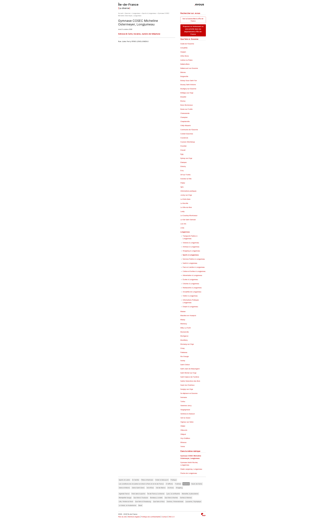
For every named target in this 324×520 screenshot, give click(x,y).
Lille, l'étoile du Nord (126, 501)
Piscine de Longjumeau (188, 473)
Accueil (120, 13)
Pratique (173, 480)
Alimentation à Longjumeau (192, 275)
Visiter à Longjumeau (190, 296)
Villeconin (183, 430)
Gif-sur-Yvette (185, 175)
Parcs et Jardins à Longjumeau (194, 267)
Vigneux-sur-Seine (186, 422)
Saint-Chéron (185, 364)
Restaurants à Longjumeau (192, 288)
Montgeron (184, 336)
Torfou (182, 401)
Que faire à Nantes (171, 498)
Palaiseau (183, 352)
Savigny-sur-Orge (186, 389)
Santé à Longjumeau (190, 263)
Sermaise (183, 397)
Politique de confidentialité (150, 517)
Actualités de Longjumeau (192, 292)
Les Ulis (183, 224)
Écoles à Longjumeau (190, 279)
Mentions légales (134, 517)
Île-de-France (128, 4)
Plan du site (122, 517)
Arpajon (183, 52)
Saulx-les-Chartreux (187, 385)
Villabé (182, 426)
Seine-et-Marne (124, 488)
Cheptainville (185, 121)
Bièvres (183, 72)
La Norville (184, 203)
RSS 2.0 (171, 517)
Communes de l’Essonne (189, 130)
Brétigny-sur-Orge (186, 93)
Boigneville (184, 76)
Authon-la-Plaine (186, 60)
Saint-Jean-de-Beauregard (189, 369)
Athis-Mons (184, 56)
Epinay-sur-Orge (186, 158)
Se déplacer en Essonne (188, 393)
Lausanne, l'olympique (193, 501)
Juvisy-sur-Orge (186, 195)
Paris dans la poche (138, 494)
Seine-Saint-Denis (138, 488)
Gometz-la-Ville (185, 179)
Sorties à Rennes (186, 498)
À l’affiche (169, 484)
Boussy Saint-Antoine (188, 84)
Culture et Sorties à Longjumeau (194, 271)
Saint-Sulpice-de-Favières (189, 377)
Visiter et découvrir (161, 480)
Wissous (183, 442)
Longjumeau (136, 13)
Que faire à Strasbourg (143, 501)
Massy (182, 320)
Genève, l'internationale (175, 501)
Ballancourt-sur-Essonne (189, 68)
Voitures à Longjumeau (191, 243)
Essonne (127, 13)
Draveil (182, 150)
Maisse (182, 311)
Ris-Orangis (184, 356)
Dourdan (183, 146)
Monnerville (184, 332)
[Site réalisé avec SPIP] (203, 515)
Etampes (183, 162)
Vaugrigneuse (185, 410)
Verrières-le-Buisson (187, 414)
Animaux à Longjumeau (191, 247)
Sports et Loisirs (124, 480)
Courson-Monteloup (187, 142)
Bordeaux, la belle (156, 498)
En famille (135, 480)
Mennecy (183, 324)
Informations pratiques (188, 191)
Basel (140, 505)
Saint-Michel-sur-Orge (188, 373)
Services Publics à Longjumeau (194, 259)
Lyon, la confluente (173, 494)
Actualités (183, 48)
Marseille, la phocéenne (190, 494)
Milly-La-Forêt (185, 328)
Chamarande (184, 113)
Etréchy (183, 166)
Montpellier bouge (125, 498)
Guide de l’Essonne (187, 44)
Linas (182, 228)
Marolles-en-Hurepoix (188, 315)
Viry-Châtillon (185, 438)
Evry (182, 170)
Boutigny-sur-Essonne (188, 89)
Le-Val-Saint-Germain (188, 220)
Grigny (182, 183)
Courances (184, 138)
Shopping (179, 488)
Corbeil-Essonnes (186, 134)
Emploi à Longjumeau (190, 306)
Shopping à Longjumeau (191, 251)
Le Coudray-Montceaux (188, 215)
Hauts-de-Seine (196, 484)
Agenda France (124, 494)
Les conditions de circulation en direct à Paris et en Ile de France (141, 484)
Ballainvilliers (185, 64)
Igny (182, 187)
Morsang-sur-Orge (187, 344)
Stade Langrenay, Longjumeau (191, 469)
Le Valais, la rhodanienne (127, 505)
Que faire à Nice (159, 501)
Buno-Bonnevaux (186, 105)
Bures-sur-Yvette (186, 109)
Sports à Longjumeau (149, 13)
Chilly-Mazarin (185, 125)
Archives (171, 488)
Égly (182, 154)
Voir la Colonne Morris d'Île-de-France (193, 20)
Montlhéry (184, 340)
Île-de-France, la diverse (155, 494)
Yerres (182, 446)
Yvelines (178, 484)
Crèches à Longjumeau (191, 284)
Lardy (182, 211)
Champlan (183, 117)
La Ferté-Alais (185, 199)
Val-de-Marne (160, 488)
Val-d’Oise (150, 488)
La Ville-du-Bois (186, 207)
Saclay (182, 360)
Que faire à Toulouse (141, 498)
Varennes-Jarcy (186, 405)
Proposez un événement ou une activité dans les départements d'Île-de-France (193, 30)
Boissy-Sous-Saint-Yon (188, 80)
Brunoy (182, 101)
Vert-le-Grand (185, 418)
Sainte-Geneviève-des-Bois (190, 381)
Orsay (182, 348)
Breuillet (183, 97)
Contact (164, 517)
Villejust (183, 434)
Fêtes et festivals (147, 480)
